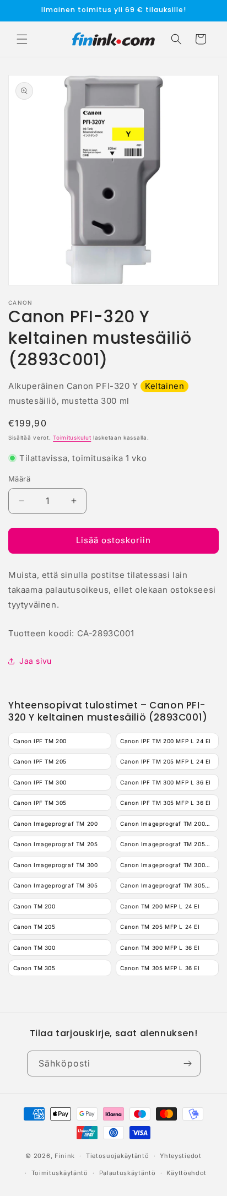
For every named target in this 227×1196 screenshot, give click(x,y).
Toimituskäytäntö (59, 1173)
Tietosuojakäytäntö (117, 1156)
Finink (65, 1156)
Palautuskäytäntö (127, 1173)
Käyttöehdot (186, 1173)
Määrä (19, 478)
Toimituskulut (72, 437)
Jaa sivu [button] (35, 660)
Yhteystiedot (180, 1156)
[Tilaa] (188, 1063)
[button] (22, 39)
